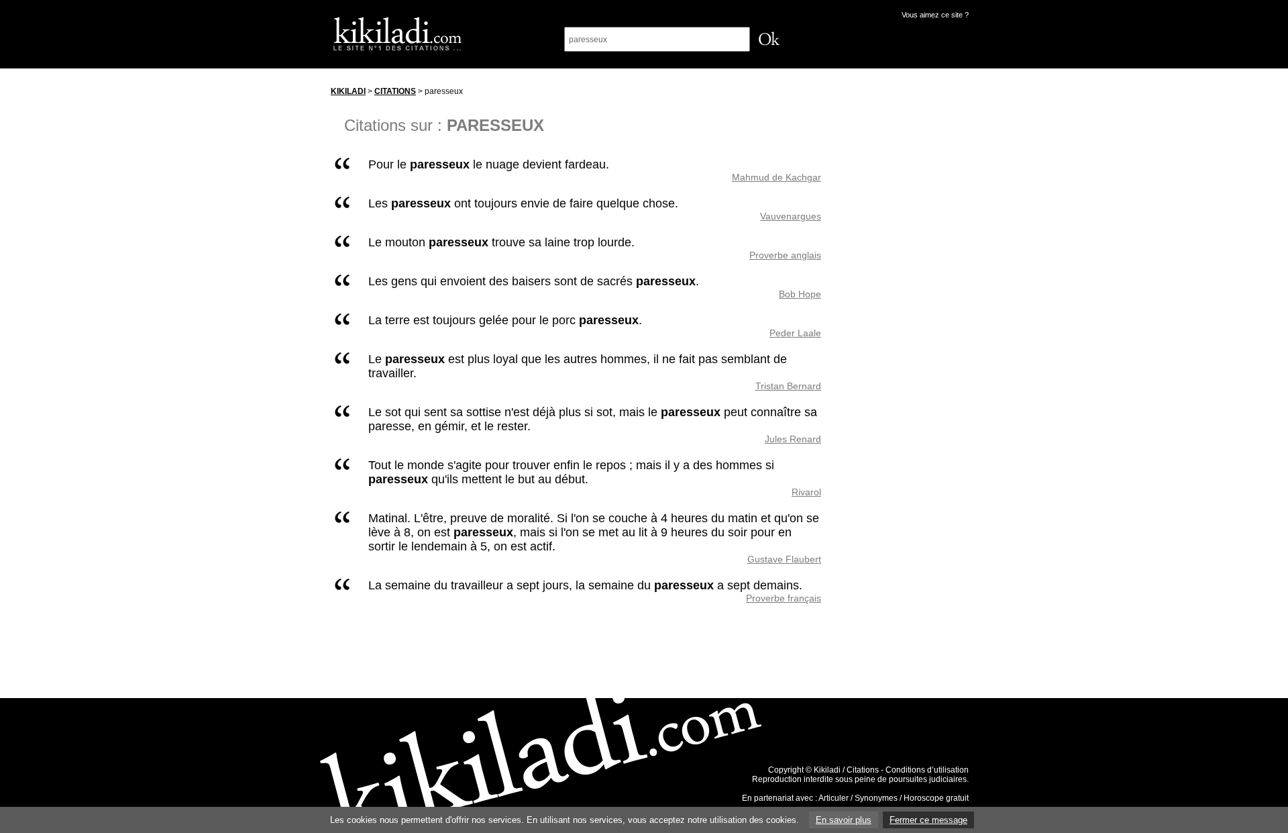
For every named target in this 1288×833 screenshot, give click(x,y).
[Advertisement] (907, 281)
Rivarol (806, 492)
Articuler (833, 798)
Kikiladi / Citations (846, 770)
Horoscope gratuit (936, 798)
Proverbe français (783, 598)
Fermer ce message (928, 820)
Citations (395, 91)
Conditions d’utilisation (927, 770)
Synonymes (876, 798)
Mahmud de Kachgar (776, 177)
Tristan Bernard (788, 386)
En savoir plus (843, 820)
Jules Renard (793, 439)
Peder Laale (795, 333)
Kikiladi (348, 91)
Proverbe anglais (785, 255)
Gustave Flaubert (784, 559)
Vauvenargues (790, 216)
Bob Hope (800, 294)
